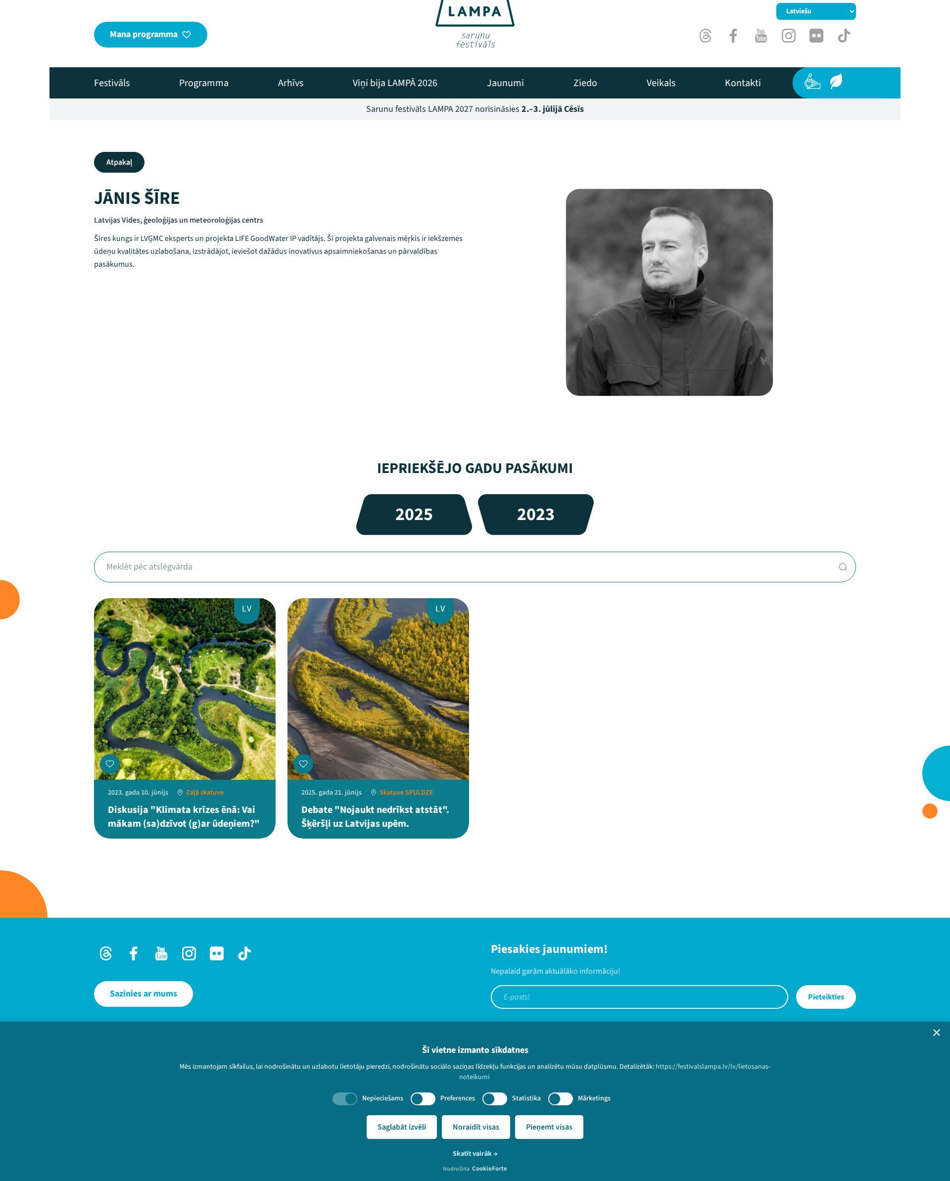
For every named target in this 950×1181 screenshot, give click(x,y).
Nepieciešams (382, 1098)
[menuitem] (112, 83)
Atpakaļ (119, 162)
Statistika (526, 1098)
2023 (536, 514)
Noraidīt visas (476, 1127)
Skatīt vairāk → (475, 1154)
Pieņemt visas (549, 1127)
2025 (414, 514)
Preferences (457, 1098)
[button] (937, 1033)
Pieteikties (826, 997)
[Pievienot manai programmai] (110, 764)
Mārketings (594, 1098)
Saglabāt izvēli (402, 1127)
